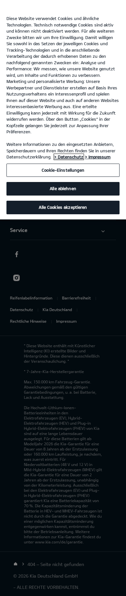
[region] (63, 109)
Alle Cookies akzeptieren (63, 207)
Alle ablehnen (63, 188)
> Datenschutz (68, 156)
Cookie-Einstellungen (63, 170)
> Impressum (97, 156)
